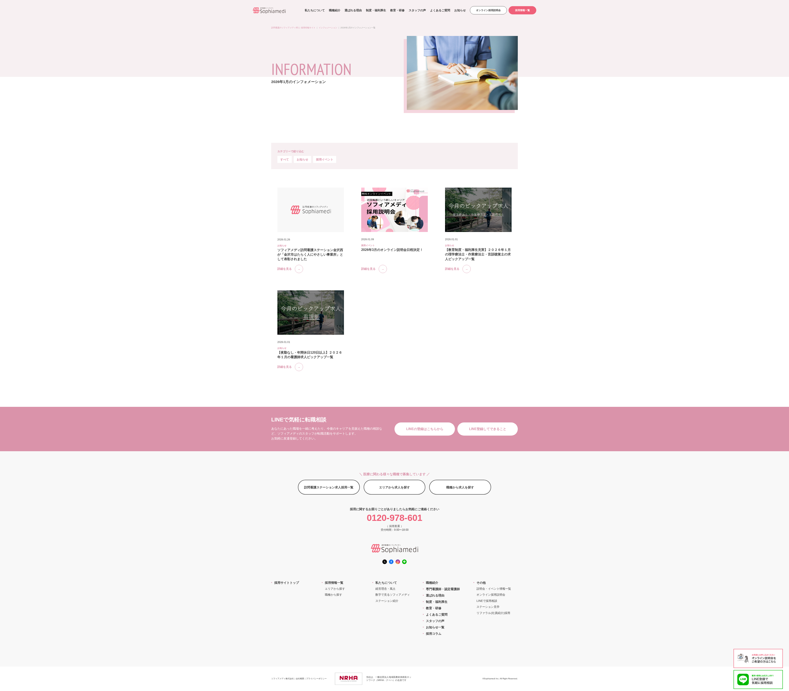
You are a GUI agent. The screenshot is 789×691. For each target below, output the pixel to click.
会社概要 (300, 678)
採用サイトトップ (286, 582)
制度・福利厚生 (376, 10)
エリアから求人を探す (394, 487)
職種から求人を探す (460, 487)
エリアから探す (335, 588)
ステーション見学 (487, 606)
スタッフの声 (417, 10)
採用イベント (324, 159)
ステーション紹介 (386, 600)
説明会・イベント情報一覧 (493, 588)
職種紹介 (334, 10)
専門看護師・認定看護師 (443, 589)
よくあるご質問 (440, 10)
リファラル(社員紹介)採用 (493, 613)
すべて (284, 159)
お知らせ (460, 10)
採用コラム (433, 633)
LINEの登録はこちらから (424, 429)
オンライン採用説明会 (488, 10)
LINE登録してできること (487, 429)
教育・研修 (397, 10)
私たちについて (315, 10)
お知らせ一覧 (435, 627)
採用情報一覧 (522, 10)
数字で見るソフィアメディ (392, 594)
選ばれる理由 (353, 10)
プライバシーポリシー (316, 678)
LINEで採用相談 (486, 600)
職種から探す (333, 594)
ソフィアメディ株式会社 (282, 678)
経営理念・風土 (385, 588)
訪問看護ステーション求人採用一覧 (328, 487)
